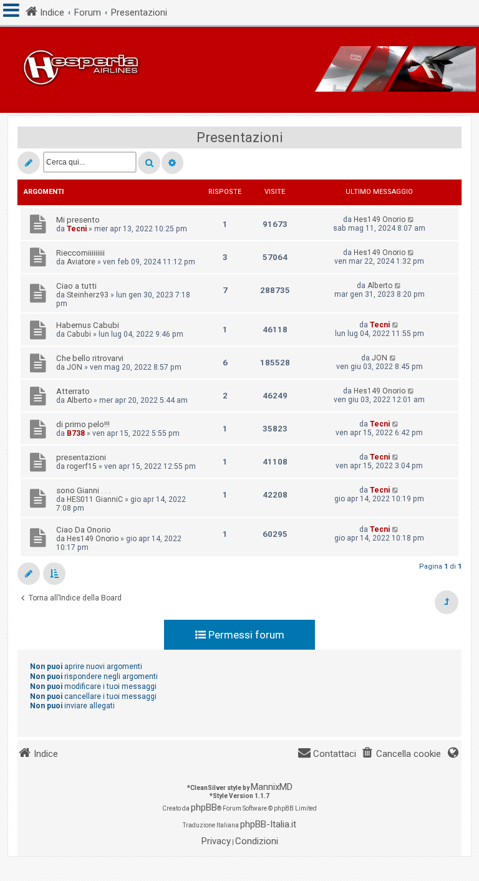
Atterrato (73, 391)
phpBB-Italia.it (268, 824)
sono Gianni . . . (83, 490)
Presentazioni (239, 137)
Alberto (379, 285)
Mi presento (78, 219)
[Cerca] (149, 163)
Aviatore (81, 262)
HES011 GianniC (95, 499)
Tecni (77, 228)
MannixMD (272, 786)
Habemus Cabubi (87, 325)
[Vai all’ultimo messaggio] (411, 219)
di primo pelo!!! (83, 424)
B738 (76, 433)
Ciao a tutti (76, 286)
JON (74, 367)
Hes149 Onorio (379, 219)
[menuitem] (401, 754)
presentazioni (81, 457)
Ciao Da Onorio (83, 529)
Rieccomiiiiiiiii (80, 253)
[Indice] (239, 70)
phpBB (204, 807)
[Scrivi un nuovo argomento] (28, 163)
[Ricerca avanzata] (172, 163)
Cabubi (79, 334)
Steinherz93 (88, 295)
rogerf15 (82, 466)
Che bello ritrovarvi (89, 358)
